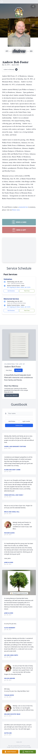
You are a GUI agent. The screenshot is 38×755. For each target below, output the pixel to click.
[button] (19, 582)
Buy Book (18, 370)
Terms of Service (24, 747)
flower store (16, 210)
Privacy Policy (14, 747)
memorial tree (23, 207)
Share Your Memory (11, 395)
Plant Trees (27, 291)
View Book (9, 370)
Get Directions (11, 291)
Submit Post (19, 425)
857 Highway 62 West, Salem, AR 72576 (18, 287)
